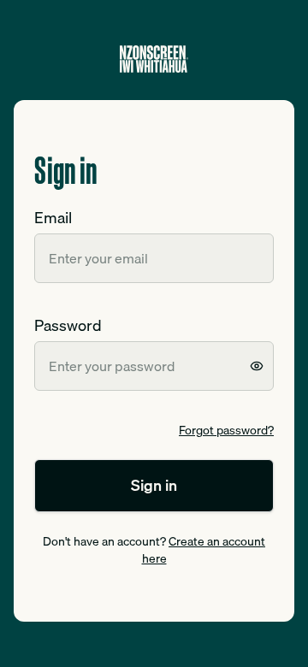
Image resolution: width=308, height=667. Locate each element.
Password (68, 325)
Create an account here (204, 550)
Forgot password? (226, 430)
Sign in (154, 485)
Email (53, 217)
